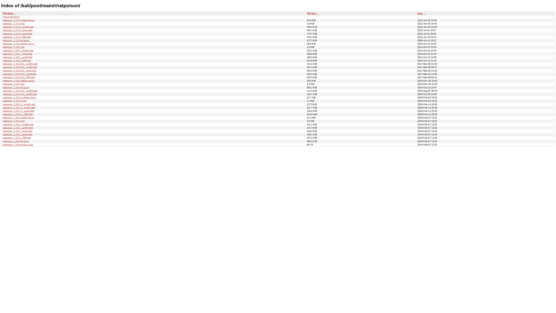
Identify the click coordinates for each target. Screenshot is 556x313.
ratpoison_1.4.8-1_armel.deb (17, 54)
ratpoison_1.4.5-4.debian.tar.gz (18, 20)
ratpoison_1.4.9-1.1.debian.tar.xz (19, 97)
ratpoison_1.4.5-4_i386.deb (17, 37)
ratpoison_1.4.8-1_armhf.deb (17, 57)
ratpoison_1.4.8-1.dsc (14, 47)
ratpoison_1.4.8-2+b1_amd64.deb (20, 64)
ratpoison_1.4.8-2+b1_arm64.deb (20, 67)
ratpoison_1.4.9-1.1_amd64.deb (19, 104)
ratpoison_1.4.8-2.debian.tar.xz (18, 81)
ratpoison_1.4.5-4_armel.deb (17, 30)
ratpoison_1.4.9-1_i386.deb (17, 138)
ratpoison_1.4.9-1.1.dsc (15, 101)
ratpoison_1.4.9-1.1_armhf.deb (18, 111)
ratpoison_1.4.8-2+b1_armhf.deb (19, 74)
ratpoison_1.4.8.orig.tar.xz (16, 87)
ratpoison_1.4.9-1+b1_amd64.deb (20, 91)
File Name (8, 13)
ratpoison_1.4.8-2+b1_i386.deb (19, 77)
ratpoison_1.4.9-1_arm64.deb (18, 128)
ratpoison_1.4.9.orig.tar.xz (16, 141)
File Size (311, 13)
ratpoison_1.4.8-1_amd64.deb (18, 50)
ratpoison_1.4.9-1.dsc (14, 121)
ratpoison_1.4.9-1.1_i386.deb (18, 114)
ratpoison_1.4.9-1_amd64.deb (18, 124)
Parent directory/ (11, 17)
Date (420, 13)
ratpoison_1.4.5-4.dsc (14, 23)
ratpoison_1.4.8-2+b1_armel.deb (19, 71)
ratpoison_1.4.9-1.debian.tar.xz (18, 118)
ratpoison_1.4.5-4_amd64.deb (18, 27)
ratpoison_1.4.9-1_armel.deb (17, 131)
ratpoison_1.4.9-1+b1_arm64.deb (20, 94)
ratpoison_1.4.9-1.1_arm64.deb (19, 108)
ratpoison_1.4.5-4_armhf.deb (17, 34)
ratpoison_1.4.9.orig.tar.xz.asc (18, 144)
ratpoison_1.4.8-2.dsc (14, 84)
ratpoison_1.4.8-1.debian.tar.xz (18, 44)
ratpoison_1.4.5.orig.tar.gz (16, 40)
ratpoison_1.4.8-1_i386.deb (17, 60)
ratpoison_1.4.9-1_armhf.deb (17, 134)
